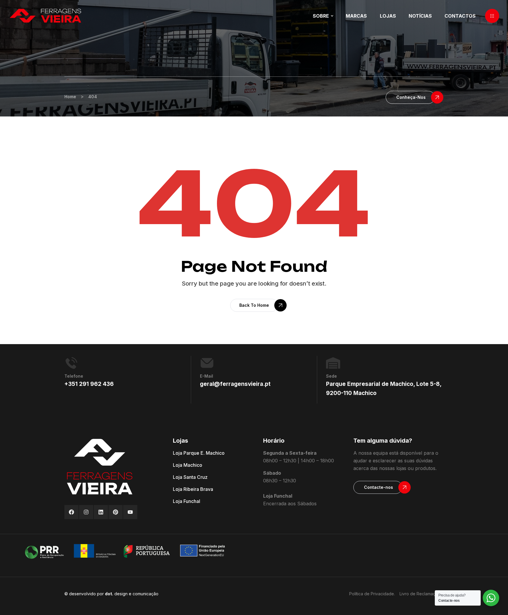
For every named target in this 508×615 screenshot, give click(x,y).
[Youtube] (130, 512)
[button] (492, 16)
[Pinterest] (115, 512)
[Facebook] (71, 512)
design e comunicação (131, 593)
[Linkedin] (101, 512)
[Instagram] (86, 512)
